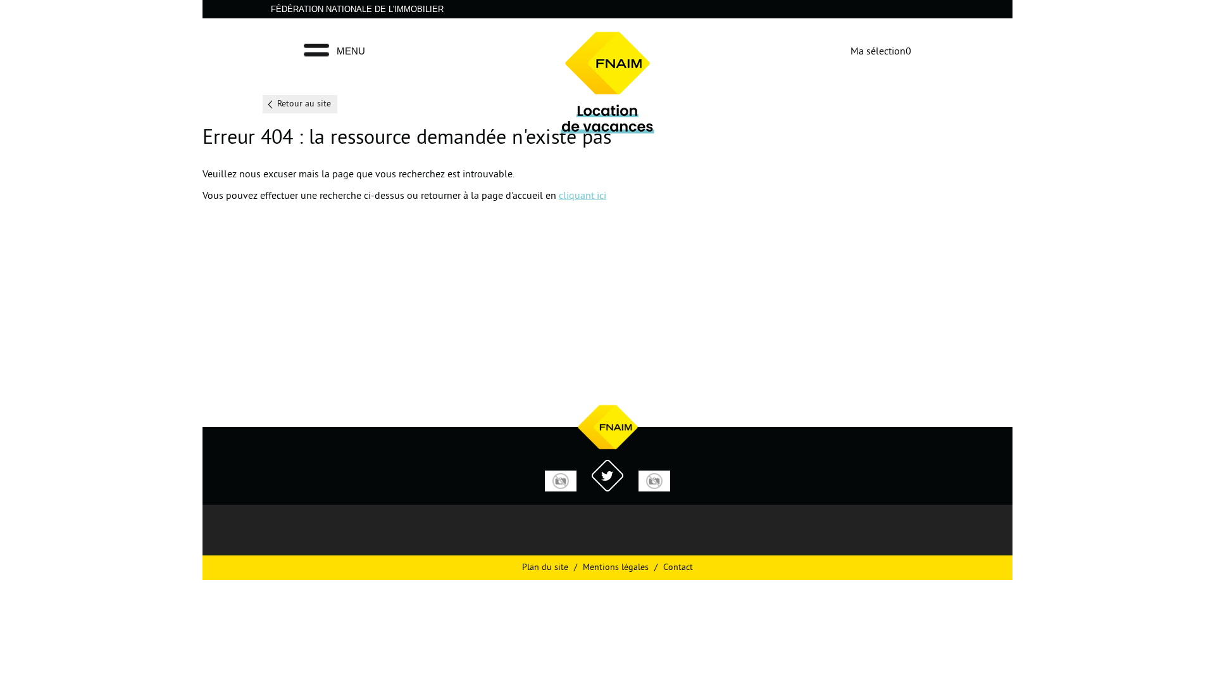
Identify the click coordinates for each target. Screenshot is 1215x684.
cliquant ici (582, 196)
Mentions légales (616, 567)
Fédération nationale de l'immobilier (357, 9)
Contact (678, 567)
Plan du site (545, 567)
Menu (351, 51)
